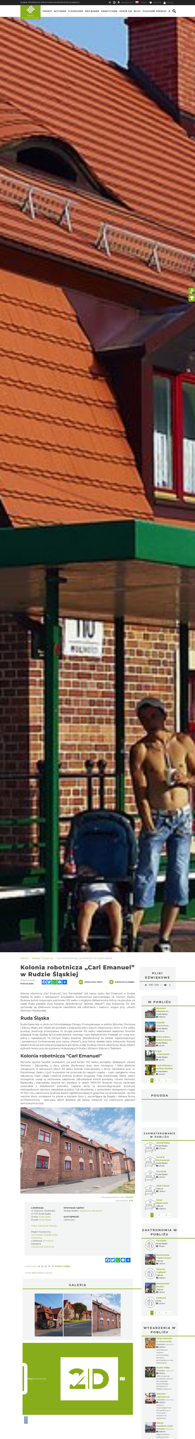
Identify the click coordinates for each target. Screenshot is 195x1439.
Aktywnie (60, 11)
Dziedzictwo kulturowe (42, 1247)
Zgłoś (129, 1197)
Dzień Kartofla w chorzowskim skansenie (164, 1341)
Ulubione (156, 2)
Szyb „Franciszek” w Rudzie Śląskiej (164, 1054)
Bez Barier (92, 11)
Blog (137, 11)
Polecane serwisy (155, 11)
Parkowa (161, 1298)
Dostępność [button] (126, 2)
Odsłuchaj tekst (94, 982)
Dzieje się (125, 11)
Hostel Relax (163, 1143)
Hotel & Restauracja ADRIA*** (162, 1160)
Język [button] (143, 2)
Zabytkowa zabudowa (91, 1210)
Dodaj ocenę (62, 1266)
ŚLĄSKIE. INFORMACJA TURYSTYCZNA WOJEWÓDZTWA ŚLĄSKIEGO (50, 2)
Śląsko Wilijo (163, 1367)
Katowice (159, 1111)
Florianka (161, 1171)
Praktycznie (109, 11)
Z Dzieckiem (75, 11)
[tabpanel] (48, 1316)
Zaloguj (169, 2)
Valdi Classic (163, 1185)
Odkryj (47, 11)
